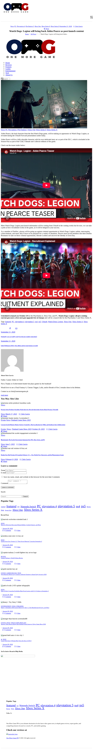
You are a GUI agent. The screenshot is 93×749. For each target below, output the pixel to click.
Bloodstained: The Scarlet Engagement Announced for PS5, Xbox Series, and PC (23, 439)
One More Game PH (12, 738)
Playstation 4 (21, 26)
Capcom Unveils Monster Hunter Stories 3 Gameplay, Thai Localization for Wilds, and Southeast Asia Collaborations (33, 424)
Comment (4, 483)
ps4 (36, 322)
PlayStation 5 (30, 26)
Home (27, 34)
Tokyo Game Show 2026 (18, 622)
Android (3, 507)
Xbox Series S (46, 26)
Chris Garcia (79, 26)
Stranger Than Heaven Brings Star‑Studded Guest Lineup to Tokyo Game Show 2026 (23, 624)
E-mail (3, 473)
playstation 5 (29, 322)
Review (89, 507)
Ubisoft (44, 322)
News (12, 26)
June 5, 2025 (10, 444)
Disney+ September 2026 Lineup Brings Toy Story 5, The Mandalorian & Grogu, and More (25, 607)
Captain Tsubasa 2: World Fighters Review (12, 558)
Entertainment (6, 606)
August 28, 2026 (8, 528)
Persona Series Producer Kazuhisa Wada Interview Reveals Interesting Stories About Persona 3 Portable (29, 409)
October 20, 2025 (38, 429)
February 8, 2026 (12, 459)
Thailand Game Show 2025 (21, 420)
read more (4, 395)
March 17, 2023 (11, 414)
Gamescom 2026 (11, 573)
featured (8, 322)
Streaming (20, 606)
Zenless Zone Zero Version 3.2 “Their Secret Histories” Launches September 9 (21, 541)
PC (15, 26)
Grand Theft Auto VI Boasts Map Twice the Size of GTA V (16, 640)
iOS (18, 507)
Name (3, 470)
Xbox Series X (55, 26)
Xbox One (38, 26)
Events (3, 420)
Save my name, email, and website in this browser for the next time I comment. (32, 477)
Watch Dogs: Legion (55, 322)
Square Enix (8, 510)
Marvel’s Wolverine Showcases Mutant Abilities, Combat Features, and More (21, 524)
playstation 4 (19, 322)
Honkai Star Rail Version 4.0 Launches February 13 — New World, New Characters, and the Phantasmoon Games (32, 455)
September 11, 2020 (66, 26)
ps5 (39, 322)
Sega (2, 510)
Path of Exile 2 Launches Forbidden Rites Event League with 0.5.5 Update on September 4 (25, 591)
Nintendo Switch (28, 506)
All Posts (33, 34)
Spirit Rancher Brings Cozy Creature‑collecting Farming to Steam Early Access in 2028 (23, 574)
